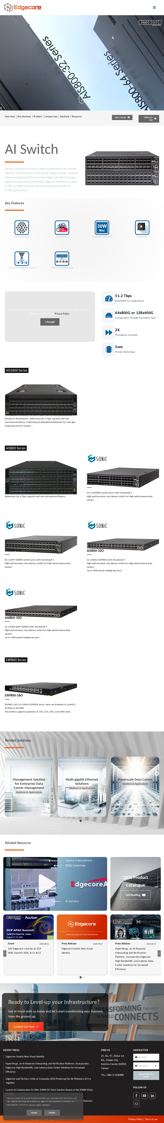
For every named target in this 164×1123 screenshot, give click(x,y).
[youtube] (144, 1096)
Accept (34, 1112)
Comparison (50, 116)
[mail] (136, 1104)
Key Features (24, 116)
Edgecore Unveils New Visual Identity (25, 1056)
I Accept (50, 322)
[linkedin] (152, 1096)
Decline (52, 1112)
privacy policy (35, 1104)
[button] (80, 820)
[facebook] (136, 1096)
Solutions (64, 116)
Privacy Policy (62, 313)
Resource (77, 116)
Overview (10, 116)
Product (38, 116)
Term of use (151, 1119)
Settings (46, 1104)
